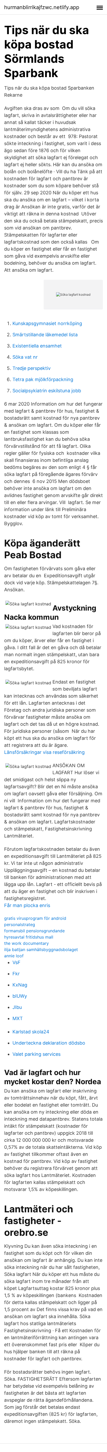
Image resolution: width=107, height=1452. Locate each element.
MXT (17, 1018)
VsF (16, 962)
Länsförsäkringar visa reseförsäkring (44, 752)
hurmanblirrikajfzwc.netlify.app (41, 7)
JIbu (17, 1007)
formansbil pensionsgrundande (34, 930)
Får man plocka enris (27, 905)
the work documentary (26, 943)
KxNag (19, 985)
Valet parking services (36, 1054)
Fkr (16, 973)
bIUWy (19, 996)
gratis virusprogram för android (35, 918)
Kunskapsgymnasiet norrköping (47, 323)
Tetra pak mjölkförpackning (42, 379)
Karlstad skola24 (30, 1031)
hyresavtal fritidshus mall (28, 937)
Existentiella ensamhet (37, 346)
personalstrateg (19, 924)
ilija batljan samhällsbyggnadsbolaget (41, 949)
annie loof (14, 955)
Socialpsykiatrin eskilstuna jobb (46, 390)
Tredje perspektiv (31, 368)
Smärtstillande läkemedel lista (45, 334)
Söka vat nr (25, 357)
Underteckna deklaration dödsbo (48, 1043)
